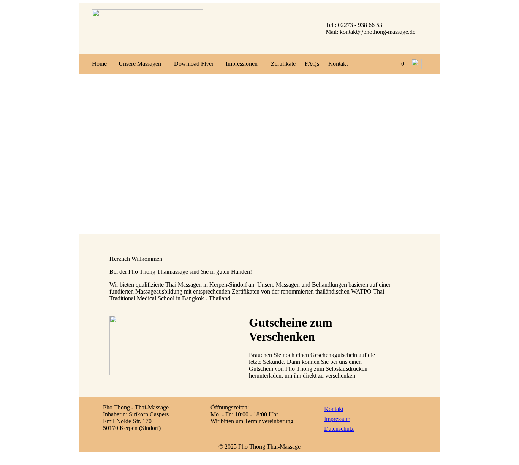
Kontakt (338, 63)
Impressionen (242, 63)
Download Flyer (194, 63)
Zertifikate (283, 63)
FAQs (312, 63)
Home (99, 63)
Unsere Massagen (140, 63)
